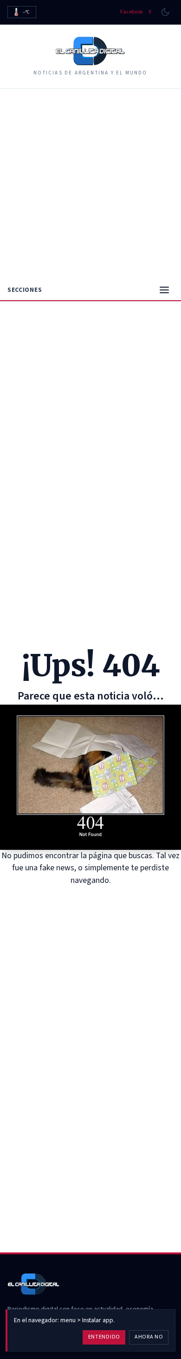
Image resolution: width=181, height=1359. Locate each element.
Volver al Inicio (97, 898)
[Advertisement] (90, 184)
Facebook (131, 12)
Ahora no (149, 1337)
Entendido (104, 1337)
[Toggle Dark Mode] (165, 12)
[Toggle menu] (164, 290)
